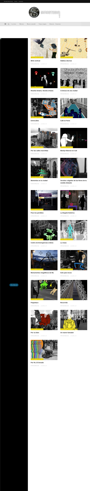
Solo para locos (66, 273)
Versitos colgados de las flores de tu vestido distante (73, 182)
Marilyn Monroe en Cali (68, 151)
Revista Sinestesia (35, 63)
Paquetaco (34, 303)
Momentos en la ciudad (39, 180)
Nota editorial (14, 285)
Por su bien (35, 332)
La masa (63, 243)
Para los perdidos (37, 213)
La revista (13, 24)
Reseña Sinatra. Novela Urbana (42, 91)
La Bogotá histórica (67, 213)
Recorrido (64, 303)
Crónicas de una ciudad (68, 91)
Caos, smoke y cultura (37, 57)
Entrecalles (35, 121)
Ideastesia (52, 24)
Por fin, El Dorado (37, 362)
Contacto (15, 1)
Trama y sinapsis (42, 24)
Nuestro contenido (31, 24)
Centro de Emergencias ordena (42, 243)
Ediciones (21, 24)
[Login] (85, 12)
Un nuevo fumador (67, 332)
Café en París (65, 121)
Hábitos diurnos (66, 61)
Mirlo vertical (35, 61)
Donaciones (21, 1)
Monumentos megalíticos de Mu (42, 273)
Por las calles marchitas (39, 151)
